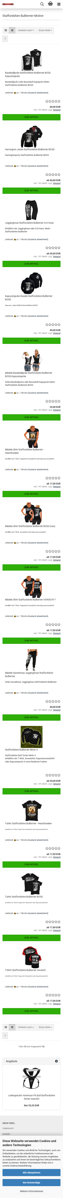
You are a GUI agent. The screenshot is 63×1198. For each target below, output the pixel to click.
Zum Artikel (31, 117)
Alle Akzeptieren (31, 1172)
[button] (6, 30)
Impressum (8, 1128)
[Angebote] (56, 1061)
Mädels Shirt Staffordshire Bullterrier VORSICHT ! (30, 599)
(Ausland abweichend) (38, 93)
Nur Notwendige (31, 1182)
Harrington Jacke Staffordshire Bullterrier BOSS (29, 149)
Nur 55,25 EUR (31, 1105)
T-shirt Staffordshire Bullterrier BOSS (24, 896)
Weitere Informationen (31, 1191)
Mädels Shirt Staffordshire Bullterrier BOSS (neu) (30, 526)
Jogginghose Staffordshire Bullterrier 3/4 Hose (29, 222)
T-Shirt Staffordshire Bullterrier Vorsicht (25, 970)
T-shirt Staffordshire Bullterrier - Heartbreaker (28, 823)
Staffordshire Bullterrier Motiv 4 (21, 749)
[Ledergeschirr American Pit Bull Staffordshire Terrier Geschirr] (32, 1079)
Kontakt (6, 1134)
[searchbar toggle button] (42, 4)
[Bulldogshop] (6, 4)
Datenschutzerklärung (20, 1165)
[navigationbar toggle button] (59, 4)
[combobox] (26, 30)
